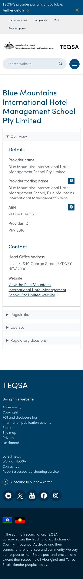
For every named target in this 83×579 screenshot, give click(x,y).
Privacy (8, 437)
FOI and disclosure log (20, 417)
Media (57, 20)
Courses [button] (17, 327)
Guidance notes (18, 20)
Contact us (11, 466)
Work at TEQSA (14, 461)
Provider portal (17, 28)
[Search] (61, 63)
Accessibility (12, 407)
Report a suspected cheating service (31, 471)
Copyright (10, 412)
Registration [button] (20, 314)
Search (8, 427)
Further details (14, 10)
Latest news (12, 456)
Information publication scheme (27, 422)
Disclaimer (11, 442)
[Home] (41, 46)
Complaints (40, 20)
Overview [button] (18, 136)
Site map (9, 432)
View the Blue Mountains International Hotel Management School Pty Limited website (37, 289)
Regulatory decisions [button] (28, 340)
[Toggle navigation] (74, 64)
